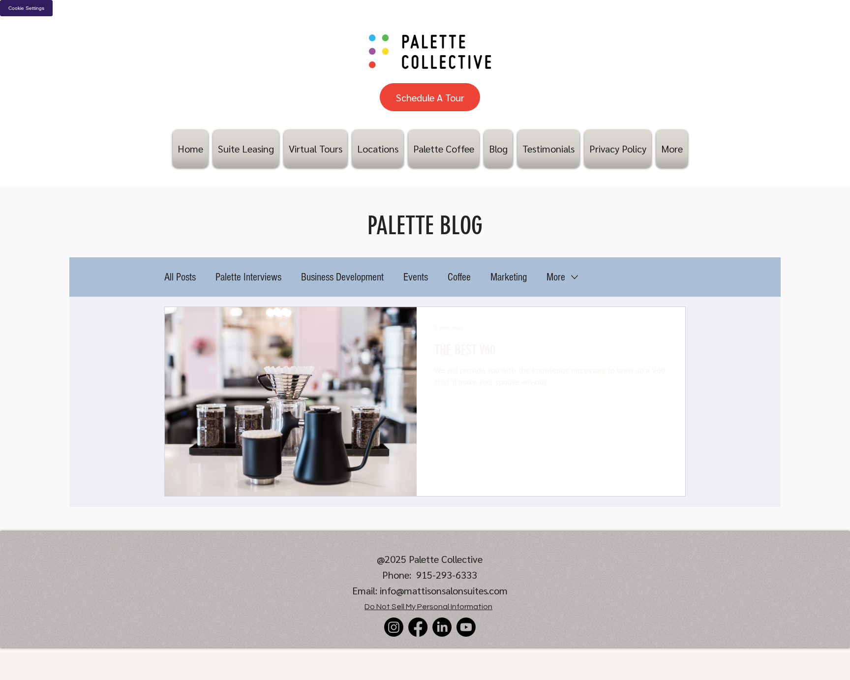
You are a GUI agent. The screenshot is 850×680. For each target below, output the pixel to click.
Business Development (342, 277)
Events (415, 277)
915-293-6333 (446, 574)
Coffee (459, 277)
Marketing (508, 277)
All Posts (180, 277)
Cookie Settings (26, 8)
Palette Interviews (248, 277)
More (555, 277)
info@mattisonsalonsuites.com (444, 590)
